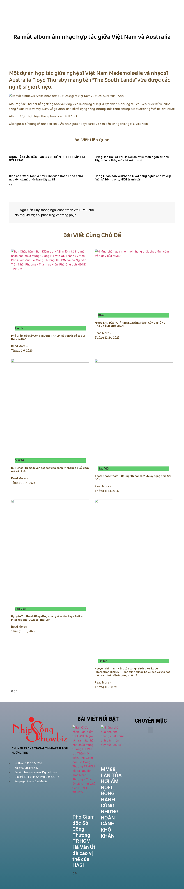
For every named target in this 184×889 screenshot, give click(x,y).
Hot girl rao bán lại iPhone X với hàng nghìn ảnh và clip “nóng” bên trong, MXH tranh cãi (133, 177)
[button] (150, 730)
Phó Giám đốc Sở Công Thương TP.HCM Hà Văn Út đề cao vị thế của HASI (48, 337)
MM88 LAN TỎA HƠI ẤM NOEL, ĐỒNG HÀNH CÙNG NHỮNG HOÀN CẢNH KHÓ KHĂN (130, 325)
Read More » (19, 346)
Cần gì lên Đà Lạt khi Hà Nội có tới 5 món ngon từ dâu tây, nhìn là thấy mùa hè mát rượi (132, 158)
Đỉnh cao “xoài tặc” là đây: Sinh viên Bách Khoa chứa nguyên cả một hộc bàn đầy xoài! (46, 177)
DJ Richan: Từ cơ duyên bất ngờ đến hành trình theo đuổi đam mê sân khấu (50, 470)
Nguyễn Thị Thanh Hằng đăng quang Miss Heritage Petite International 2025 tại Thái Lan (46, 618)
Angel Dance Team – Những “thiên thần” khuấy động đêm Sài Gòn (133, 478)
